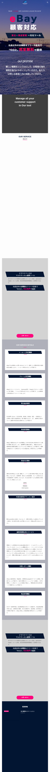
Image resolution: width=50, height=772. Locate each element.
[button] (47, 2)
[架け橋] (25, 2)
